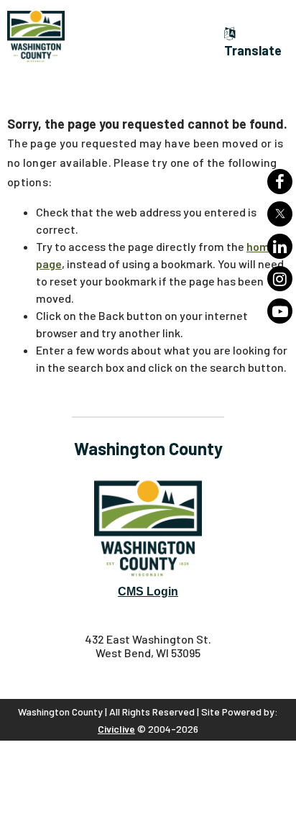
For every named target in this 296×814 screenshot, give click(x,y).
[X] (279, 214)
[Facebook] (279, 181)
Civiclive (116, 729)
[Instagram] (279, 278)
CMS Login (148, 591)
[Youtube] (279, 311)
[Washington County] (79, 36)
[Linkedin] (279, 246)
